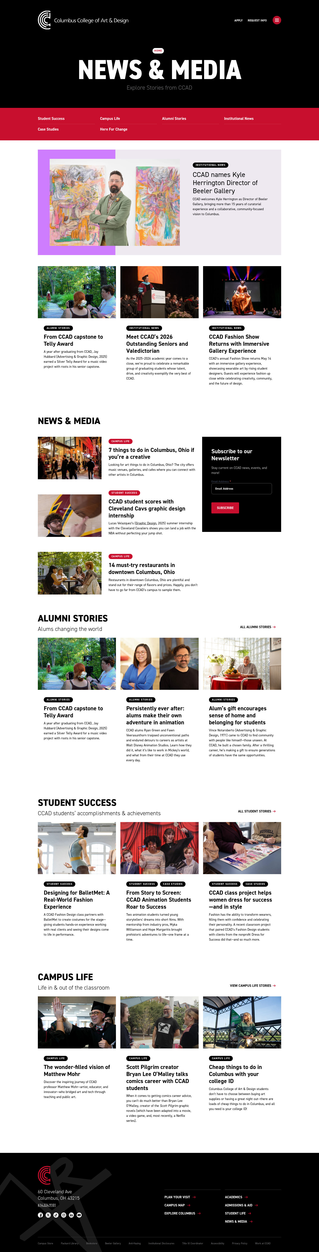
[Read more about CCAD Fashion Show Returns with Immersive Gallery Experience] (242, 292)
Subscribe (225, 508)
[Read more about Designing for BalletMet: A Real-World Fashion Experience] (77, 848)
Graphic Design (146, 523)
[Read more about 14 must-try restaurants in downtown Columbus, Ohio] (70, 573)
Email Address (221, 481)
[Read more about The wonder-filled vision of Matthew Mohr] (77, 1022)
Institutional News (144, 328)
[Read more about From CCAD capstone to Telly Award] (77, 292)
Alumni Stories (58, 328)
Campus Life (120, 441)
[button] (277, 20)
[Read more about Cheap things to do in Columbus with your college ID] (242, 1022)
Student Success (124, 493)
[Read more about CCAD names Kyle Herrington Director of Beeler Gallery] (115, 202)
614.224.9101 (47, 1205)
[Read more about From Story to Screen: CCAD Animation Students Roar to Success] (159, 848)
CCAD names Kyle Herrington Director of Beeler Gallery (225, 182)
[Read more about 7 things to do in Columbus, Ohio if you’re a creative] (70, 458)
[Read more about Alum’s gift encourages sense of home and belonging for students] (242, 664)
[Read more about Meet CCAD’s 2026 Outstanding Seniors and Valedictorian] (159, 292)
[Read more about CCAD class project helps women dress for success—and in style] (242, 848)
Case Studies (173, 884)
